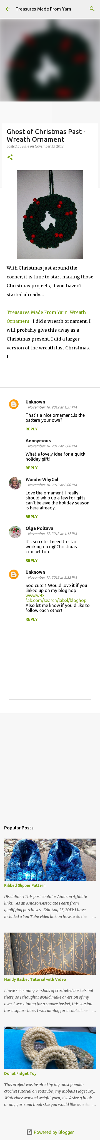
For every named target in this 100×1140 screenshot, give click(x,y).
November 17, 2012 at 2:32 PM (52, 577)
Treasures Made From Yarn (43, 8)
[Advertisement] (50, 765)
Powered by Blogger (53, 1132)
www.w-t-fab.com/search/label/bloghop (56, 598)
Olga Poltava (39, 528)
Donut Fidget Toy (20, 1073)
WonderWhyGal (42, 479)
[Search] (92, 9)
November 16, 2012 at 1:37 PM (52, 407)
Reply (32, 429)
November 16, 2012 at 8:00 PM (52, 485)
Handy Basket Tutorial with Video (35, 979)
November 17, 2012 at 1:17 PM (52, 533)
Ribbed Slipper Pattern (25, 885)
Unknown (35, 401)
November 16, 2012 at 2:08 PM (52, 446)
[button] (10, 157)
